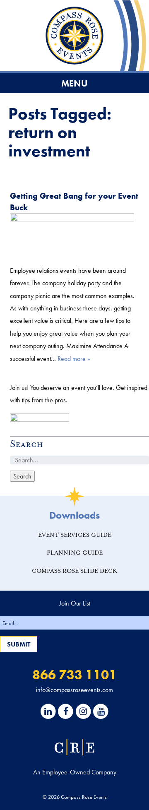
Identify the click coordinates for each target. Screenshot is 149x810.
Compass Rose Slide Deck (75, 570)
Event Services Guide (74, 534)
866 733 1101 (74, 674)
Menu (74, 83)
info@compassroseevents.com (74, 689)
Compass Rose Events (74, 36)
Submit (18, 644)
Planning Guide (75, 552)
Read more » (74, 358)
